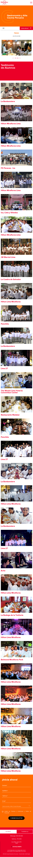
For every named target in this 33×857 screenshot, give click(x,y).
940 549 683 (19, 836)
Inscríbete (8, 831)
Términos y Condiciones (17, 811)
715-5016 (19, 839)
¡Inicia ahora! (15, 6)
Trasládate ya (24, 831)
